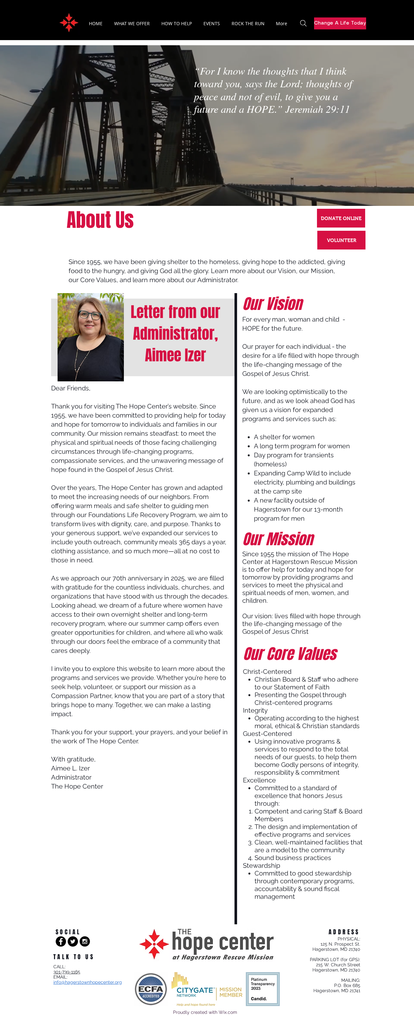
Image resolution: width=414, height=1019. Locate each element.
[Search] (303, 23)
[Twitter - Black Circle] (73, 941)
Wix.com (228, 1012)
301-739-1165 (66, 971)
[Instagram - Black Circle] (85, 941)
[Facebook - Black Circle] (61, 941)
